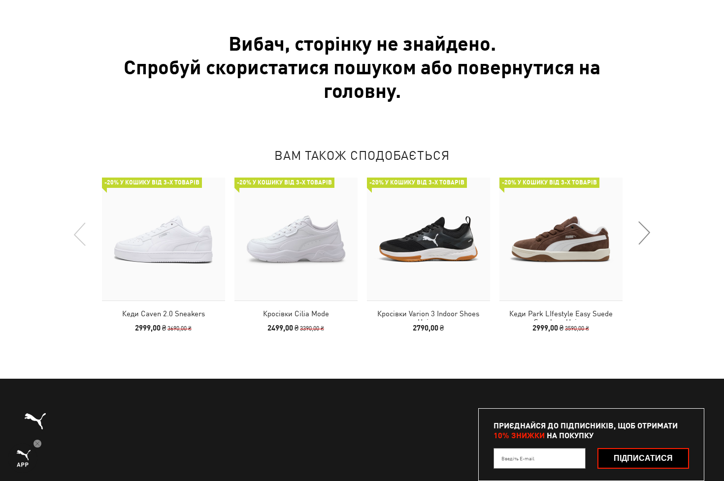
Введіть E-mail (517, 458)
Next (644, 233)
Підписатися (643, 458)
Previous (80, 233)
